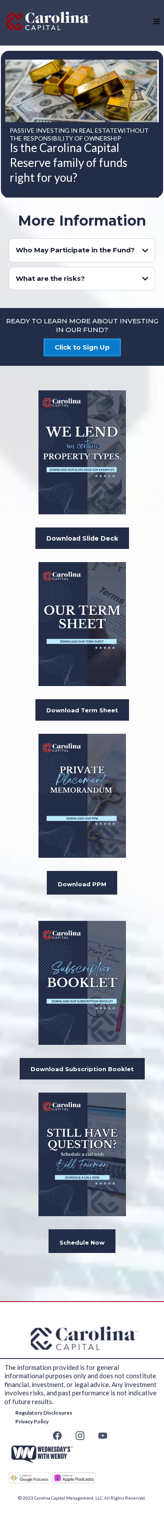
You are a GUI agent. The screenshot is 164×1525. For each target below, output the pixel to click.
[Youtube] (102, 1435)
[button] (157, 21)
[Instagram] (80, 1435)
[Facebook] (57, 1435)
